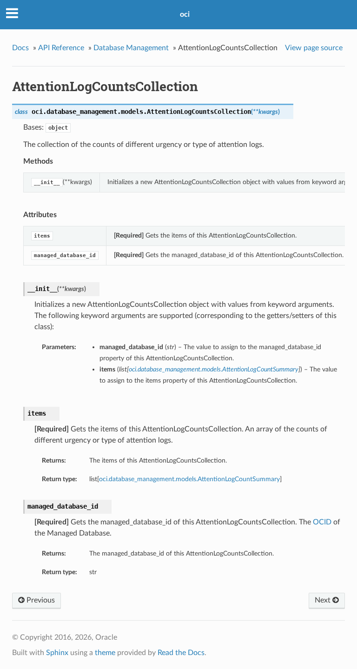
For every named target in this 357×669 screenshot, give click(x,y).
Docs (20, 48)
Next (323, 600)
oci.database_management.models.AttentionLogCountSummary (189, 479)
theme (105, 652)
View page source (314, 48)
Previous (40, 600)
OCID (322, 522)
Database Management (131, 48)
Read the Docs (181, 652)
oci (185, 14)
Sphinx (57, 652)
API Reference (61, 48)
